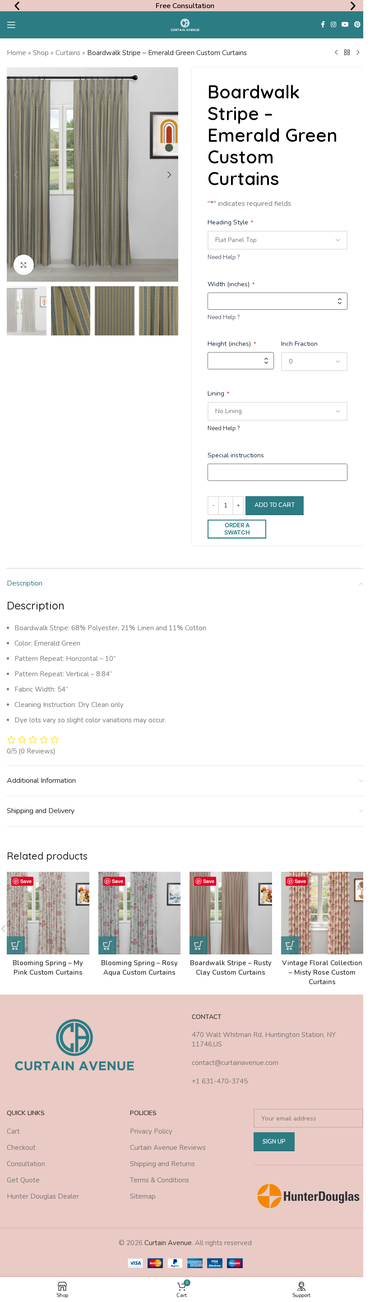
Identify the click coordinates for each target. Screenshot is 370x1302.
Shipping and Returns (162, 1163)
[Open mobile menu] (11, 25)
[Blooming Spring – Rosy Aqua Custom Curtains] (139, 913)
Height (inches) (232, 343)
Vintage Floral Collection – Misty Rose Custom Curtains (322, 972)
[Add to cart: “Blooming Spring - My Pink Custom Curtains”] (16, 945)
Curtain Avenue (168, 1242)
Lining (218, 393)
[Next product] (357, 52)
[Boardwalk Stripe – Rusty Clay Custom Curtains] (231, 913)
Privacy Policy (151, 1131)
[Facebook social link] (322, 25)
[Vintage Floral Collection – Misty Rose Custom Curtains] (322, 913)
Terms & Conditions (159, 1180)
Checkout (21, 1147)
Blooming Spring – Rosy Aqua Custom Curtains (139, 967)
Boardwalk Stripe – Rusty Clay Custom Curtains (231, 967)
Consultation (26, 1163)
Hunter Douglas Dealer (43, 1196)
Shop (41, 52)
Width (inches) (231, 284)
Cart (13, 1131)
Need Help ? (224, 257)
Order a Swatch (237, 528)
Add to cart (274, 505)
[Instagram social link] (333, 25)
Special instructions (236, 455)
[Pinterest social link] (357, 25)
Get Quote (23, 1180)
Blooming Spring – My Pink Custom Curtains (48, 967)
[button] (17, 5)
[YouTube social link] (345, 25)
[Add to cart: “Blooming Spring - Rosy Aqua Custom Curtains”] (107, 945)
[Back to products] (347, 52)
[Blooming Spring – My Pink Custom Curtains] (48, 913)
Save (26, 881)
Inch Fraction (299, 343)
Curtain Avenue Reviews (168, 1147)
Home (16, 52)
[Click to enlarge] (24, 265)
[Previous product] (336, 52)
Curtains (68, 52)
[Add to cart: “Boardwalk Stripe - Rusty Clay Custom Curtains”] (199, 945)
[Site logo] (185, 24)
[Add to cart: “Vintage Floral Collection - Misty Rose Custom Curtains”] (290, 945)
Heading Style (230, 222)
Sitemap (143, 1196)
